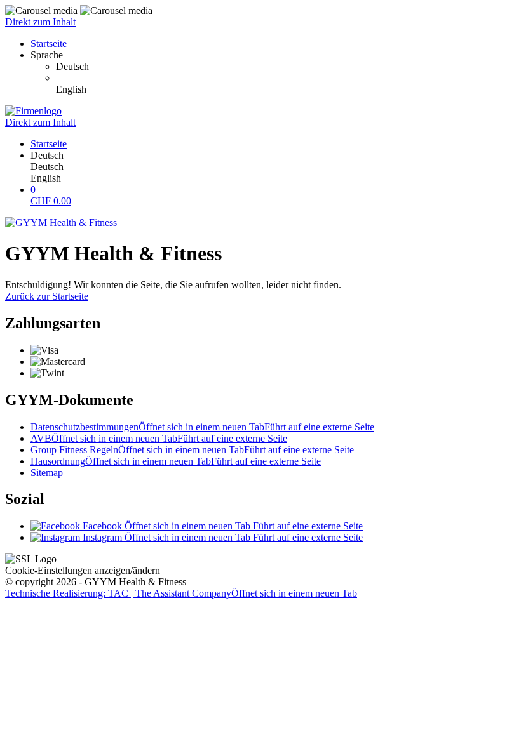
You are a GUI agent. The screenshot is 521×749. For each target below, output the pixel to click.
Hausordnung (175, 461)
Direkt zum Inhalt (40, 22)
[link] (286, 66)
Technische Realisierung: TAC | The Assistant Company (181, 593)
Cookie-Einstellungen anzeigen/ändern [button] (82, 570)
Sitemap (46, 472)
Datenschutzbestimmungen (202, 426)
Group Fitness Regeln (192, 449)
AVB (158, 438)
